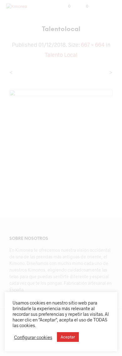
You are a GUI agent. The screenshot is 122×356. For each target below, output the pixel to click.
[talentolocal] (61, 140)
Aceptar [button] (68, 336)
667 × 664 (92, 44)
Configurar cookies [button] (33, 337)
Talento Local (61, 54)
